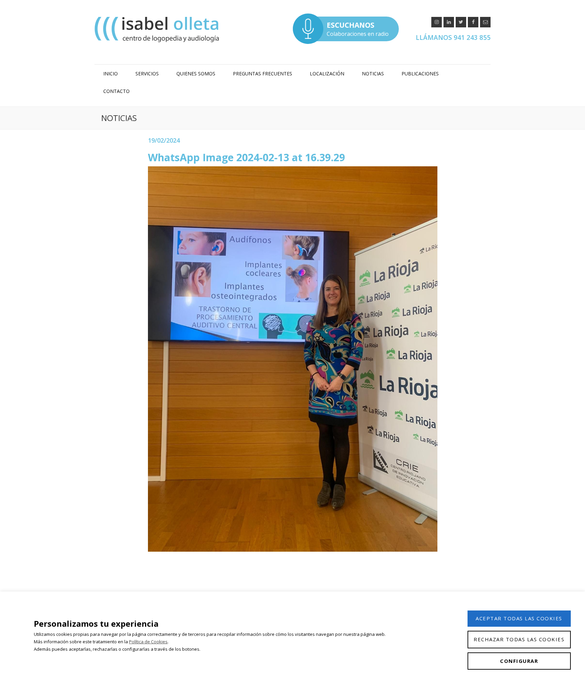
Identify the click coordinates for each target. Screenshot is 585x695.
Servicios (147, 73)
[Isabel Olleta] (157, 29)
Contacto (116, 91)
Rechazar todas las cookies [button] (519, 639)
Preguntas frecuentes (262, 73)
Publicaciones (420, 73)
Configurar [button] (519, 660)
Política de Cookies (148, 642)
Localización (327, 73)
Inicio (110, 73)
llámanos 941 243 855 (453, 37)
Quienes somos (195, 73)
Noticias (373, 73)
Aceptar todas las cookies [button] (519, 618)
